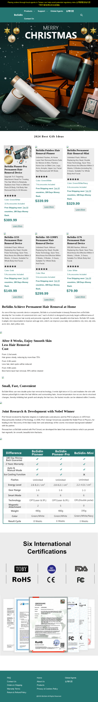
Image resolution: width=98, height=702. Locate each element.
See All (25, 207)
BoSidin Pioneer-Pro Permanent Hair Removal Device (15, 169)
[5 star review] (10, 196)
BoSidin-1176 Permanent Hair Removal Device (76, 240)
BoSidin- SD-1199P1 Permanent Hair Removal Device (47, 240)
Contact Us (11, 681)
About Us (41, 681)
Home (39, 678)
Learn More (17, 226)
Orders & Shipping (14, 685)
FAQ (9, 678)
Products (40, 685)
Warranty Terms (13, 689)
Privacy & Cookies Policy (47, 689)
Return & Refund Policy (16, 692)
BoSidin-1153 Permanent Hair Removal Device (13, 240)
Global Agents (70, 678)
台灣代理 (69, 681)
